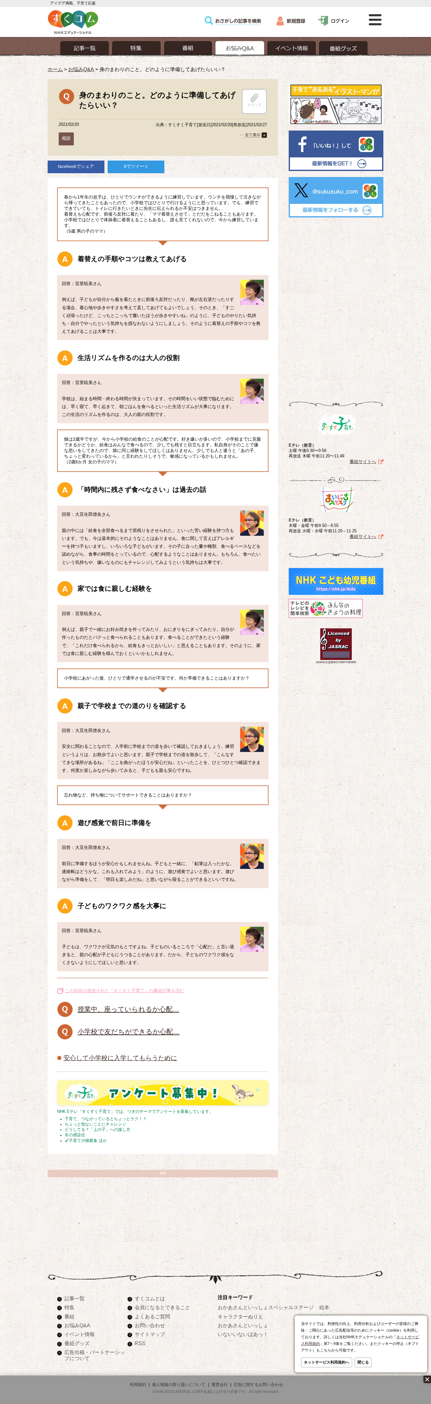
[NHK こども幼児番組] (336, 594)
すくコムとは (150, 1298)
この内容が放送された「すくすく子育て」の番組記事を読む (124, 990)
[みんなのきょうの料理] (326, 617)
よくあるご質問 (152, 1316)
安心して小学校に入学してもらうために (120, 1057)
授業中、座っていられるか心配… (128, 1009)
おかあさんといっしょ (243, 1325)
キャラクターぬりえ (240, 1316)
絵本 (324, 1307)
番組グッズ (77, 1343)
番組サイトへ (363, 461)
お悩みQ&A (81, 69)
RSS (140, 1343)
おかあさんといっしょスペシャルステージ (266, 1307)
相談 (66, 138)
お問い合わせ (150, 1325)
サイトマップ (150, 1334)
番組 (69, 1316)
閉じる (363, 1362)
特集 (69, 1307)
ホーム (55, 69)
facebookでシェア (76, 166)
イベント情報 (79, 1334)
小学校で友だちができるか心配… (129, 1031)
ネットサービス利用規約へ (326, 1362)
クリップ (254, 105)
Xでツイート (136, 166)
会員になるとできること (162, 1307)
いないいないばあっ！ (243, 1334)
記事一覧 (74, 1298)
